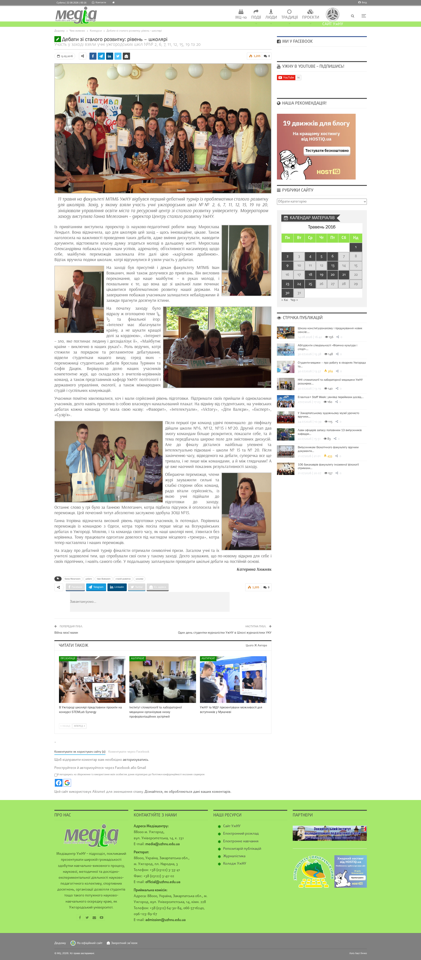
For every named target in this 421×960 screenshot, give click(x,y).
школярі (139, 579)
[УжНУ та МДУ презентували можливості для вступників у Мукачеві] (233, 679)
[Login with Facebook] (58, 783)
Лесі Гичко (361, 953)
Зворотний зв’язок (124, 943)
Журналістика (234, 856)
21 (344, 274)
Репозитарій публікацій (242, 849)
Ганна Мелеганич (72, 579)
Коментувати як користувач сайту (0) (79, 752)
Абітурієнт (137, 659)
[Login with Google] (67, 783)
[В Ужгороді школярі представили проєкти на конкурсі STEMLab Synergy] (92, 679)
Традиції (289, 18)
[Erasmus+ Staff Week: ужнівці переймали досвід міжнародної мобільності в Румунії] (285, 401)
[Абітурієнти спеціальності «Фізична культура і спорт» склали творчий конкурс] (285, 349)
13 (332, 265)
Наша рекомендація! (303, 103)
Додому (60, 943)
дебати (89, 579)
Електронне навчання (241, 841)
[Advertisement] (176, 602)
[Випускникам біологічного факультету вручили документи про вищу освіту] (285, 451)
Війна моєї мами (66, 632)
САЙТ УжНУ (332, 24)
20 (333, 274)
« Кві (284, 300)
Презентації (68, 659)
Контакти (101, 2)
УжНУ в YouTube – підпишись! (312, 67)
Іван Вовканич (104, 579)
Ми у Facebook (297, 42)
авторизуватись (135, 760)
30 (287, 293)
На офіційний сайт (89, 943)
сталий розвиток (123, 579)
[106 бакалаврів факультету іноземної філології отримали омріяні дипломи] (285, 469)
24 (299, 284)
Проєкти (310, 18)
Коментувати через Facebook (128, 752)
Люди (271, 18)
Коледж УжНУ (234, 863)
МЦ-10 (241, 18)
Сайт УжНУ (232, 826)
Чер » (294, 300)
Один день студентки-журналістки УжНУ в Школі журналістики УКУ (224, 632)
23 (287, 284)
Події (256, 18)
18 (310, 274)
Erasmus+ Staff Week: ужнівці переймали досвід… (331, 397)
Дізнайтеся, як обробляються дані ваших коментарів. (187, 792)
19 (321, 274)
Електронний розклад (241, 833)
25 (310, 284)
